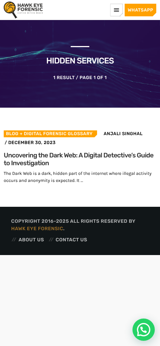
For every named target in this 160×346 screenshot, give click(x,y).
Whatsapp (140, 10)
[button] (143, 330)
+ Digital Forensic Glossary (56, 133)
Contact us (71, 240)
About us (31, 240)
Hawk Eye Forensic (37, 229)
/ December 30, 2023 (29, 142)
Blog (12, 133)
